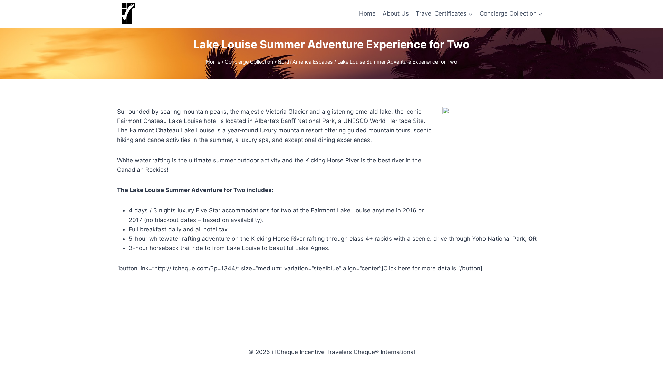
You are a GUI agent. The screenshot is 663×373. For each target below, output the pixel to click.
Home (367, 13)
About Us (396, 13)
